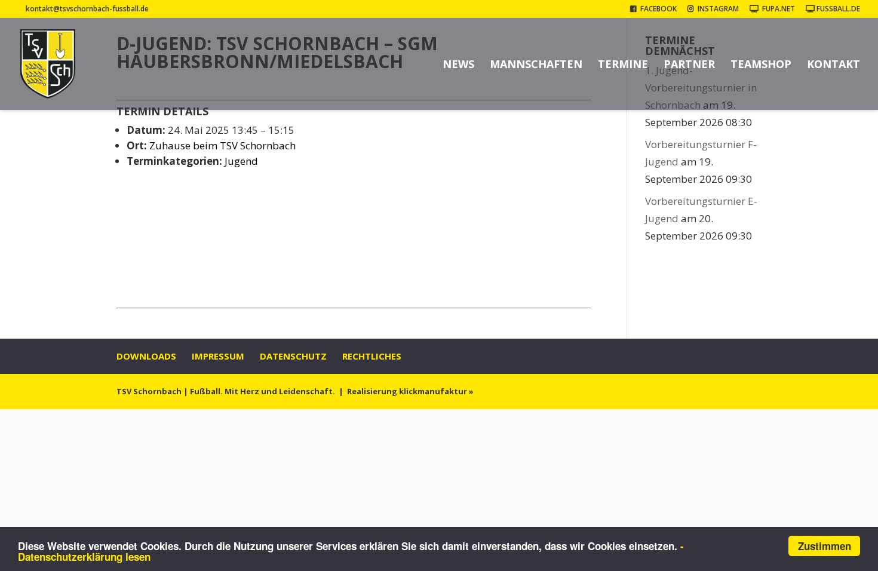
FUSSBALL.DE (837, 9)
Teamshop (760, 65)
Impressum (218, 356)
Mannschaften (536, 65)
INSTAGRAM (716, 9)
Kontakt (833, 65)
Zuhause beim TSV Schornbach (222, 145)
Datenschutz (293, 356)
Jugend (241, 161)
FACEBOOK (657, 9)
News (458, 65)
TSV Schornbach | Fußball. (169, 391)
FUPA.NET (777, 9)
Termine (623, 65)
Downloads (146, 356)
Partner (689, 65)
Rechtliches (371, 356)
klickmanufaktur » (436, 391)
